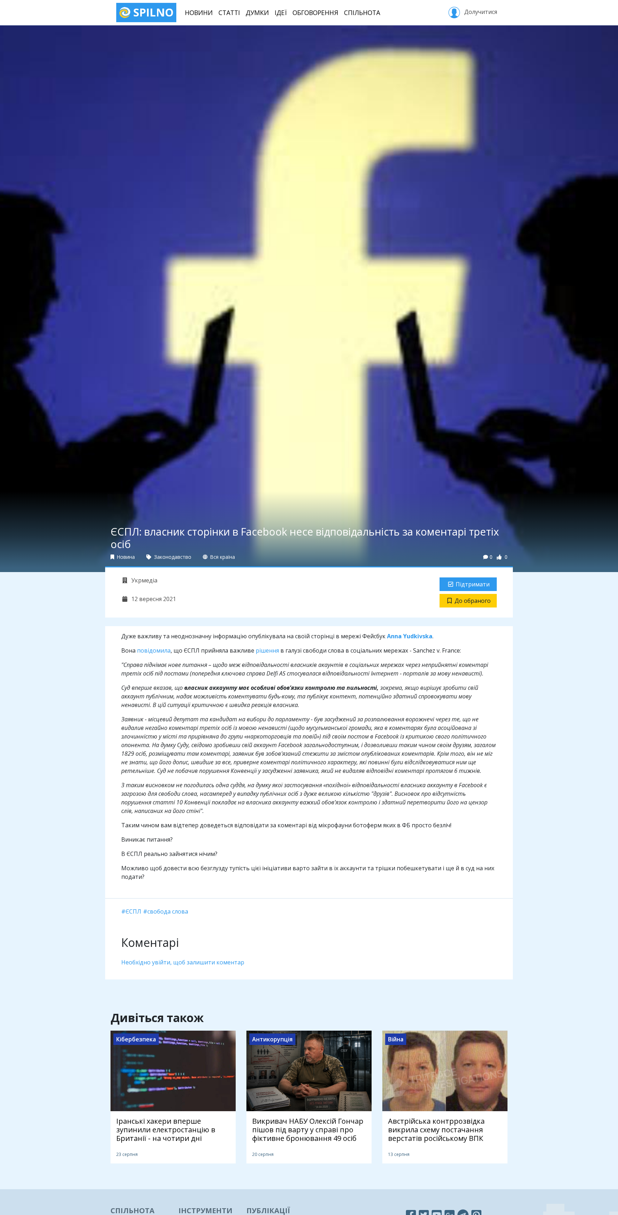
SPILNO (152, 12)
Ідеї (281, 12)
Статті (229, 12)
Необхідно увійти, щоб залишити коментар (182, 962)
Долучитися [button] (480, 12)
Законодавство (172, 556)
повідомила (154, 650)
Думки (257, 12)
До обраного (473, 601)
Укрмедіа (143, 580)
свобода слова (167, 911)
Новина (125, 556)
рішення (267, 650)
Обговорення (315, 12)
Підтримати (473, 584)
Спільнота (362, 12)
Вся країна (222, 556)
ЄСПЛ (133, 911)
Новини (199, 12)
